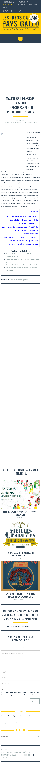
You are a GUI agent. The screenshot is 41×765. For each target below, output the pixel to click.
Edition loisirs (7, 4)
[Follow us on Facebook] (15, 11)
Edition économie (20, 4)
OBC (30, 280)
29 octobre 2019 (31, 123)
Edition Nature (33, 4)
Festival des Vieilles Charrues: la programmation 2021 (20, 554)
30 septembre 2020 (20, 599)
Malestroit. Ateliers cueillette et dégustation (22, 265)
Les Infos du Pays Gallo (8, 2)
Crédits (27, 755)
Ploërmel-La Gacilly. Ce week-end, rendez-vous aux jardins (20, 513)
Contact (5, 11)
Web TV (5, 7)
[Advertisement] (20, 70)
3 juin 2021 (20, 518)
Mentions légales (9, 755)
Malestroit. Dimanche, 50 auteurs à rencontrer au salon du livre (20, 595)
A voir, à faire (19, 120)
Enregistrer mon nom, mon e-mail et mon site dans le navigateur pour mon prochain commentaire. (20, 693)
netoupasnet (23, 280)
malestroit (15, 280)
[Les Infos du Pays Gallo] (20, 22)
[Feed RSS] (12, 11)
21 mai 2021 (20, 558)
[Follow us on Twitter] (19, 11)
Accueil (4, 749)
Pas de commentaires (12, 123)
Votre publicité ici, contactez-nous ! (13, 723)
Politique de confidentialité (13, 752)
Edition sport (23, 2)
